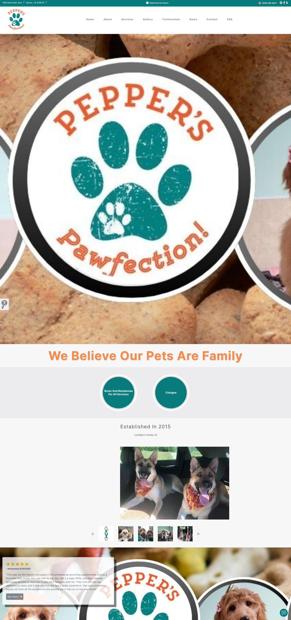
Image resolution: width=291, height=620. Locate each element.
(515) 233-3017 (269, 3)
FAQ (230, 19)
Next (198, 533)
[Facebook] (284, 3)
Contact (212, 19)
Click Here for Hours (158, 3)
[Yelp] (287, 3)
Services (127, 19)
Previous (92, 533)
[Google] (281, 3)
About (108, 19)
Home (90, 19)
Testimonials (171, 19)
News (193, 19)
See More (13, 596)
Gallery (148, 19)
